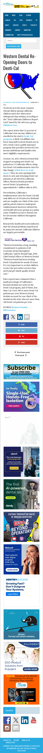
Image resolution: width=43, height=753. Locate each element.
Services (16, 25)
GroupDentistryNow (20, 102)
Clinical (7, 20)
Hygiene (28, 15)
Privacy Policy (10, 742)
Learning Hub (9, 35)
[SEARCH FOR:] (21, 40)
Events (24, 25)
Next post (19, 355)
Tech (20, 20)
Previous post (23, 352)
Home (6, 15)
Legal (20, 15)
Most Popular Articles (25, 35)
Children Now (10, 125)
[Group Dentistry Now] (8, 4)
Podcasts (34, 25)
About (7, 25)
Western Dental (19, 307)
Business (29, 20)
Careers (17, 30)
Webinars (8, 30)
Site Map (16, 740)
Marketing (27, 30)
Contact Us (7, 740)
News (13, 15)
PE (36, 20)
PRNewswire (9, 310)
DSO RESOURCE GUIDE (13, 46)
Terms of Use (26, 740)
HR (15, 20)
